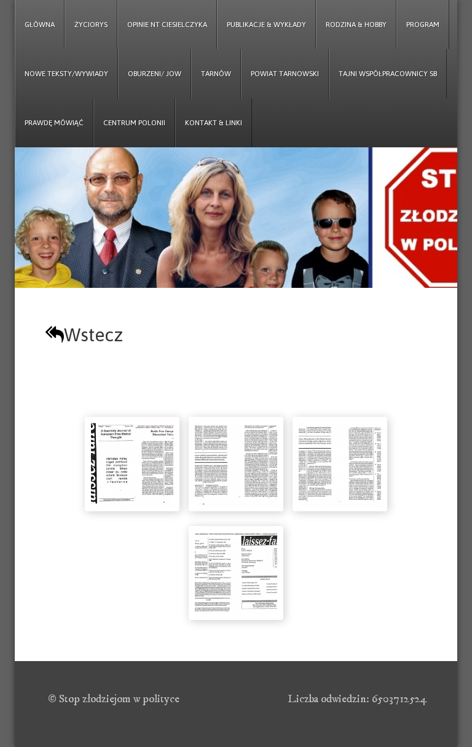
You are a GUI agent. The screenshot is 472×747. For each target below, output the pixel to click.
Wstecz (93, 334)
